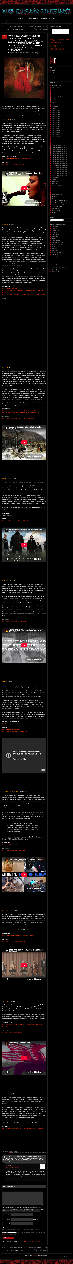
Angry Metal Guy (56, 226)
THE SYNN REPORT (57, 206)
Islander (11, 1151)
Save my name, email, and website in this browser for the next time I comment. (21, 1229)
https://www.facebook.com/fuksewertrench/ (14, 621)
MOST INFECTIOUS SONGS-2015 (60, 155)
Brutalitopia (54, 232)
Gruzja (22, 1152)
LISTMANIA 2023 (56, 132)
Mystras (34, 1152)
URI (9, 1223)
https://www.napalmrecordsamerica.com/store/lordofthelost (18, 935)
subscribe (4, 1234)
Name (8, 1214)
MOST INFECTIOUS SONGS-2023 (60, 171)
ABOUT (55, 22)
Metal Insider (55, 254)
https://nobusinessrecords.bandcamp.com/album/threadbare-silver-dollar (22, 1128)
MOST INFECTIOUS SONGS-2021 (60, 167)
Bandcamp (54, 228)
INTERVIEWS (26, 22)
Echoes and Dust (56, 240)
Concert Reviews (56, 95)
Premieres (54, 183)
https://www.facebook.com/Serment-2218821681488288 (18, 418)
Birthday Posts (55, 91)
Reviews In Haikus (56, 189)
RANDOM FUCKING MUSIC (32, 52)
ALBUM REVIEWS (37, 22)
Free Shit (54, 102)
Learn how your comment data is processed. (32, 1241)
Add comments (42, 54)
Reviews (54, 187)
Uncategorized (55, 208)
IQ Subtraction (55, 106)
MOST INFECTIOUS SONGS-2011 (60, 147)
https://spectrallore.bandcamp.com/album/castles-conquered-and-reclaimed (23, 294)
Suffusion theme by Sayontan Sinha (64, 1256)
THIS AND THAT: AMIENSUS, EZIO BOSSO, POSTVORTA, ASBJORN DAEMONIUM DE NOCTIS (37, 28)
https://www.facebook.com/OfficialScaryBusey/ (15, 1034)
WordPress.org (55, 78)
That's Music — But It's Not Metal (59, 202)
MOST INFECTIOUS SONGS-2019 (60, 163)
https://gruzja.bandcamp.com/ (10, 729)
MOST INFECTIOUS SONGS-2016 (60, 157)
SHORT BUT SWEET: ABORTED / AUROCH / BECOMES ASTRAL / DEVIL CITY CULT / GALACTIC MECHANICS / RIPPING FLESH (13, 28)
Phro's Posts (55, 181)
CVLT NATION (55, 234)
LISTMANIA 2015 (56, 116)
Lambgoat (54, 248)
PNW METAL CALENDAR (14, 22)
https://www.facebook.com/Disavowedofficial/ (15, 521)
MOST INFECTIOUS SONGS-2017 (60, 159)
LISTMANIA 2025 (56, 136)
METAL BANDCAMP (57, 252)
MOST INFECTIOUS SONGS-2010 (60, 146)
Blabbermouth (55, 230)
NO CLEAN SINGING (12, 1256)
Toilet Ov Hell (55, 266)
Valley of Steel (55, 271)
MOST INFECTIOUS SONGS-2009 (60, 144)
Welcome (54, 212)
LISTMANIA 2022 (56, 130)
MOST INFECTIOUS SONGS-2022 (60, 169)
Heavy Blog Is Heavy (57, 244)
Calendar (54, 93)
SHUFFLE (54, 196)
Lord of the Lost (28, 1152)
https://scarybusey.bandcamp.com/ (12, 1032)
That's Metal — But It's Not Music (59, 200)
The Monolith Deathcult (31, 1154)
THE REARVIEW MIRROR (58, 204)
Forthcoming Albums (57, 100)
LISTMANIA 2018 (56, 122)
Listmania (54, 108)
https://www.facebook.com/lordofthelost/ (13, 941)
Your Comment (9, 1190)
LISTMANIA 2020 (56, 126)
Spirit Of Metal (55, 260)
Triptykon (44, 1154)
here (38, 371)
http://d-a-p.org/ (6, 723)
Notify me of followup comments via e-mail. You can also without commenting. (23, 1233)
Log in (53, 72)
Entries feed (55, 74)
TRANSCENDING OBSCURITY (59, 268)
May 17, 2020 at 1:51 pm (12, 1167)
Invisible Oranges (56, 246)
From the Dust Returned (57, 242)
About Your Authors (56, 85)
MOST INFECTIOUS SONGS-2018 (60, 161)
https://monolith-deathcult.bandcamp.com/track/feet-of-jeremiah (20, 845)
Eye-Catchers (55, 98)
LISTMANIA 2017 (56, 120)
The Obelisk (55, 262)
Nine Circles (55, 256)
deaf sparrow (55, 236)
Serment (44, 1152)
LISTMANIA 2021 (56, 128)
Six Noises (54, 258)
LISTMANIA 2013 (56, 112)
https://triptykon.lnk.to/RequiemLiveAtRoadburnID (16, 158)
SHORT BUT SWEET (57, 195)
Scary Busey (39, 1152)
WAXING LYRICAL (56, 210)
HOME (3, 22)
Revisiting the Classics (57, 191)
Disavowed (18, 1152)
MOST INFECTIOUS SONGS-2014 (60, 153)
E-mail (8, 1219)
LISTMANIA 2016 (56, 118)
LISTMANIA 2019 (56, 124)
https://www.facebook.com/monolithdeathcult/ (15, 850)
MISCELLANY (55, 140)
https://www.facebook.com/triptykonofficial (14, 164)
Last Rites (54, 250)
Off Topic (54, 179)
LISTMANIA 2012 (56, 110)
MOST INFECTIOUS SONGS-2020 (60, 165)
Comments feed (55, 76)
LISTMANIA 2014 (56, 114)
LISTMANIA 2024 (56, 134)
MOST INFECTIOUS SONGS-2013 (60, 151)
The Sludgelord (55, 264)
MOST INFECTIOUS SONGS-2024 (60, 173)
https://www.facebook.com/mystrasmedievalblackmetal (17, 300)
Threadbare (38, 1154)
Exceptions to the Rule (14, 52)
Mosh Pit (54, 142)
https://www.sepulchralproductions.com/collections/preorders (19, 410)
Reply (42, 1179)
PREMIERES (47, 22)
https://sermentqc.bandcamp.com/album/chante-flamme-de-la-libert (21, 412)
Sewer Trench (22, 1154)
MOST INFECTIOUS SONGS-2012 (60, 149)
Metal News (22, 52)
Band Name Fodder (56, 89)
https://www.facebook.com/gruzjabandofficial (14, 731)
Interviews (54, 104)
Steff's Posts (54, 198)
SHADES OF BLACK (57, 193)
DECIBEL (54, 238)
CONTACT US (62, 22)
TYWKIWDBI (55, 270)
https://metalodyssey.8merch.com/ (12, 288)
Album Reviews (55, 87)
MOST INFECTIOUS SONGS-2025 (60, 175)
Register (54, 70)
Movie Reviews (55, 177)
